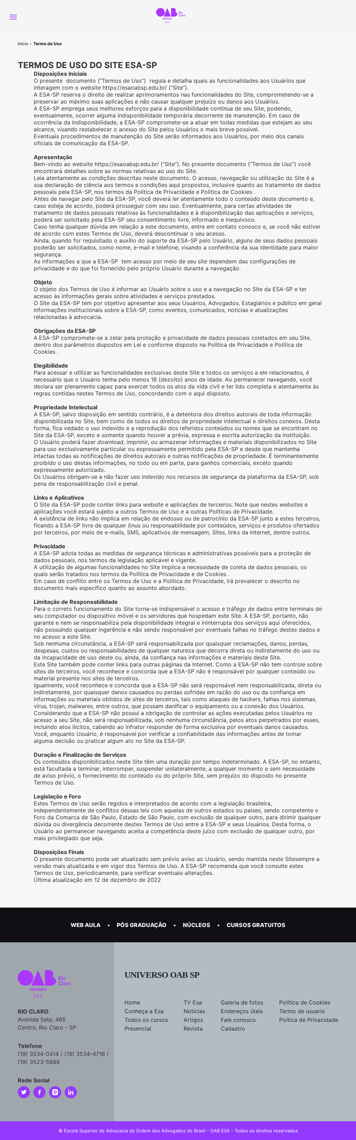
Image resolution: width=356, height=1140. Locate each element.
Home (132, 1002)
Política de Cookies (304, 1002)
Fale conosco (238, 1019)
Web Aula (85, 924)
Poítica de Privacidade (308, 1019)
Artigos (193, 1019)
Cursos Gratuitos (256, 924)
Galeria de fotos (242, 1002)
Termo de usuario (302, 1011)
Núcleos (196, 924)
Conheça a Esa (144, 1011)
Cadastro (233, 1028)
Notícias (194, 1011)
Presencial (137, 1028)
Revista (193, 1028)
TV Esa (193, 1002)
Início (23, 43)
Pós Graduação (142, 924)
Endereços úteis (242, 1011)
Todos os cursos (146, 1019)
